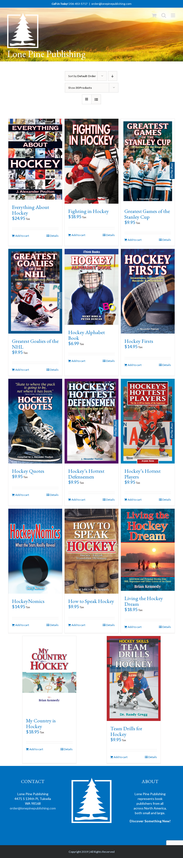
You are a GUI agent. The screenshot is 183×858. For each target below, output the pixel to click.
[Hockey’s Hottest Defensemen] (92, 421)
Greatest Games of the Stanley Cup (147, 214)
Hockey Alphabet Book (86, 335)
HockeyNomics (28, 601)
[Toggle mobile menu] (173, 15)
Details (54, 235)
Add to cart (22, 235)
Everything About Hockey (30, 210)
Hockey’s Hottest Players (142, 474)
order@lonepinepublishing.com (111, 3)
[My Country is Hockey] (49, 674)
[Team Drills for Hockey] (134, 678)
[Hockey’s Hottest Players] (148, 421)
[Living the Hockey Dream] (148, 550)
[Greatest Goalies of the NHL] (35, 291)
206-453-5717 (78, 3)
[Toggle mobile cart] (154, 15)
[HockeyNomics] (35, 551)
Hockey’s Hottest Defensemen (86, 474)
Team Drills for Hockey (126, 731)
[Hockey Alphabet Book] (92, 287)
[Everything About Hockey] (35, 159)
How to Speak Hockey (91, 601)
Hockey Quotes (28, 471)
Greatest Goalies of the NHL (35, 344)
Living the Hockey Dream (143, 601)
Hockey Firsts (138, 341)
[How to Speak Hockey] (92, 551)
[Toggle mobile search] (163, 15)
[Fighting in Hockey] (92, 161)
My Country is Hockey (41, 723)
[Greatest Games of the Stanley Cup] (148, 161)
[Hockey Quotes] (35, 421)
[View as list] (96, 99)
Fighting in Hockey (88, 211)
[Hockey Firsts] (148, 291)
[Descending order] (112, 76)
